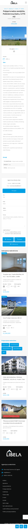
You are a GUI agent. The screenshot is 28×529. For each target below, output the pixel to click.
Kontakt (4, 500)
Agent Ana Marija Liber (14, 180)
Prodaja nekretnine (7, 489)
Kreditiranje (5, 491)
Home (5, 8)
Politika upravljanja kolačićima (9, 511)
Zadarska (11, 8)
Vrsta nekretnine (14, 344)
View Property (14, 268)
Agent (4, 352)
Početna (4, 480)
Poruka (4, 214)
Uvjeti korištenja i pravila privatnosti (11, 508)
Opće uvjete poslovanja (15, 233)
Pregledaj (14, 371)
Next (26, 36)
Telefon (4, 208)
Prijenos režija (6, 494)
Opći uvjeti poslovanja (7, 506)
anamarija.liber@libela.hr (15, 185)
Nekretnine (5, 483)
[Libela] (14, 3)
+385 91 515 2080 (16, 183)
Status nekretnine (17, 348)
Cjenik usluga (5, 503)
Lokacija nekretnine (7, 348)
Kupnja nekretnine (7, 486)
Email (4, 201)
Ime (3, 195)
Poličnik (16, 8)
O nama (4, 497)
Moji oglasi (14, 190)
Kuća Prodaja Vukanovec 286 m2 (12, 318)
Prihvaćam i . (13, 233)
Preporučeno (5, 344)
